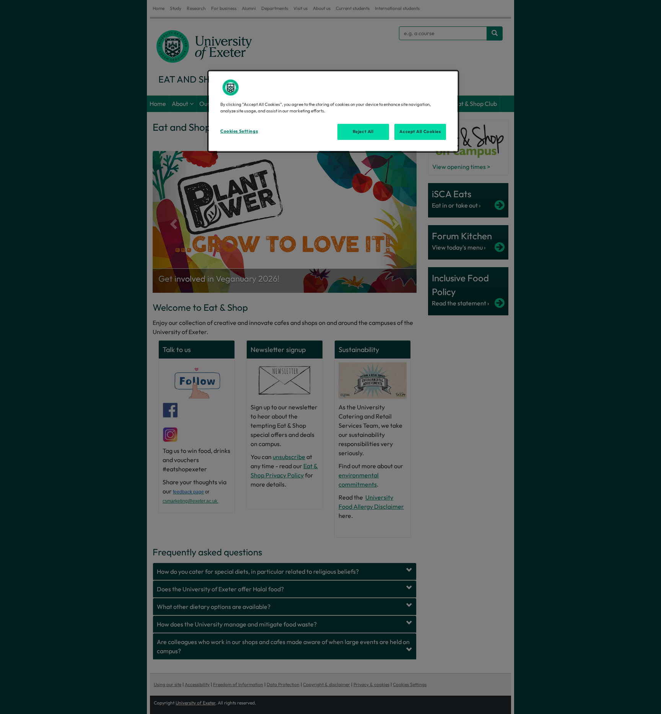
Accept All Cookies (420, 131)
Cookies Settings (239, 131)
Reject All (363, 131)
